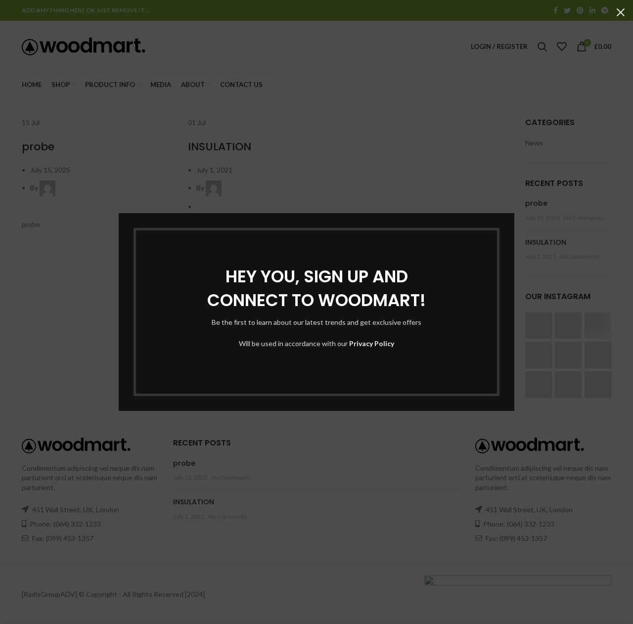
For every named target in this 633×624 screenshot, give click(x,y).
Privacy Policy (371, 343)
